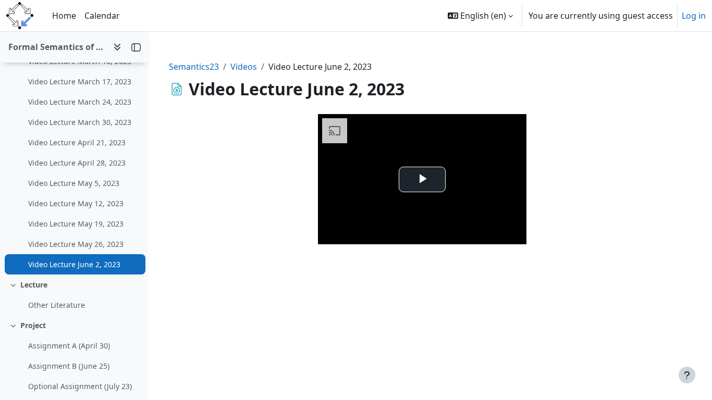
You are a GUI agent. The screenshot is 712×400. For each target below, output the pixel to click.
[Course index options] (117, 47)
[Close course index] (136, 47)
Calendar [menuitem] (102, 15)
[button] (480, 15)
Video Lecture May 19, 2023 (76, 224)
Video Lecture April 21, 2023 (77, 142)
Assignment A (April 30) (69, 346)
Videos (243, 66)
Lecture (33, 285)
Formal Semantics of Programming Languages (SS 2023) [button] (56, 47)
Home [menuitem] (64, 15)
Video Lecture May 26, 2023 (76, 244)
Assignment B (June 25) (68, 366)
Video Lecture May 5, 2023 (73, 183)
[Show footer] (687, 375)
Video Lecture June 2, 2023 (74, 264)
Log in (694, 15)
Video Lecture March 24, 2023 (79, 102)
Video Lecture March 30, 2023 (79, 122)
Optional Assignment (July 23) (80, 386)
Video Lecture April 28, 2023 (77, 163)
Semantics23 (194, 66)
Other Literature (56, 305)
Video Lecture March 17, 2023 (79, 81)
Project (33, 325)
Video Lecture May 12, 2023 (76, 203)
